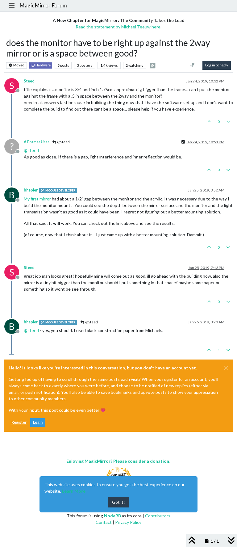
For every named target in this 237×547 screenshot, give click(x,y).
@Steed (63, 142)
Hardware (43, 65)
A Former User (36, 142)
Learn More (73, 491)
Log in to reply (216, 65)
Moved (18, 65)
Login (38, 422)
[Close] (226, 368)
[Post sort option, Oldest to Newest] (192, 65)
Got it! (118, 502)
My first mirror (37, 198)
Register (19, 422)
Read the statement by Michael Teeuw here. (118, 26)
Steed (29, 81)
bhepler (31, 190)
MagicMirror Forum (43, 5)
